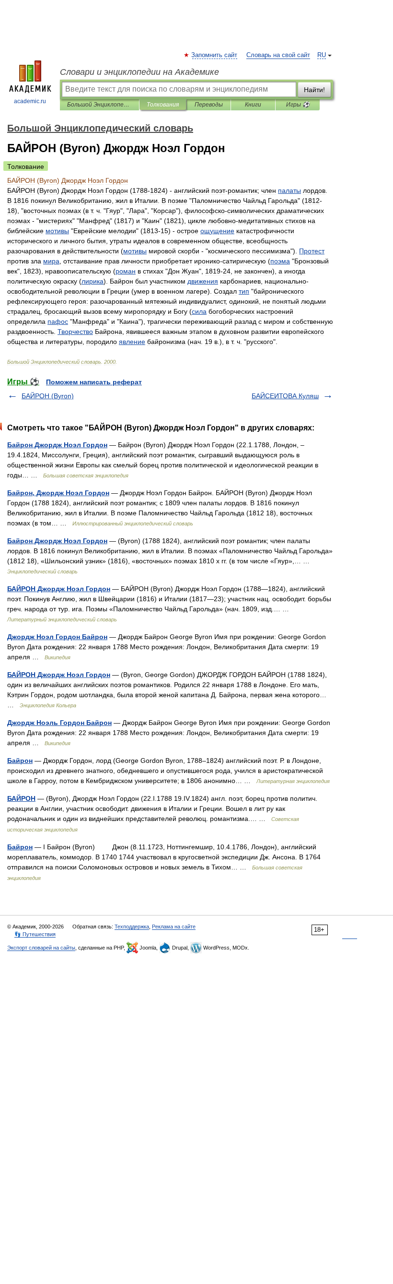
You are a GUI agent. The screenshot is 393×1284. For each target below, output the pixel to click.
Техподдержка (132, 926)
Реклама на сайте (174, 926)
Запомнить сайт (214, 55)
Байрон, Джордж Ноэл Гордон (58, 493)
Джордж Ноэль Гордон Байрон (59, 722)
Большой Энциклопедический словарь (99, 104)
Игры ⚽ (298, 104)
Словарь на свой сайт (278, 55)
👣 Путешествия (35, 934)
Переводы (209, 104)
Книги (253, 104)
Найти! (314, 90)
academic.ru (30, 101)
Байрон (20, 760)
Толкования (163, 104)
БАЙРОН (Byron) (48, 396)
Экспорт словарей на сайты (41, 948)
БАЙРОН (21, 798)
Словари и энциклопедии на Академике (139, 72)
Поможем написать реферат (94, 382)
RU (321, 55)
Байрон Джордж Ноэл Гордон (57, 445)
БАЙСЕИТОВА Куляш (285, 396)
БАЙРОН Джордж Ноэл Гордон (58, 589)
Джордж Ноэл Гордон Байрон (57, 637)
